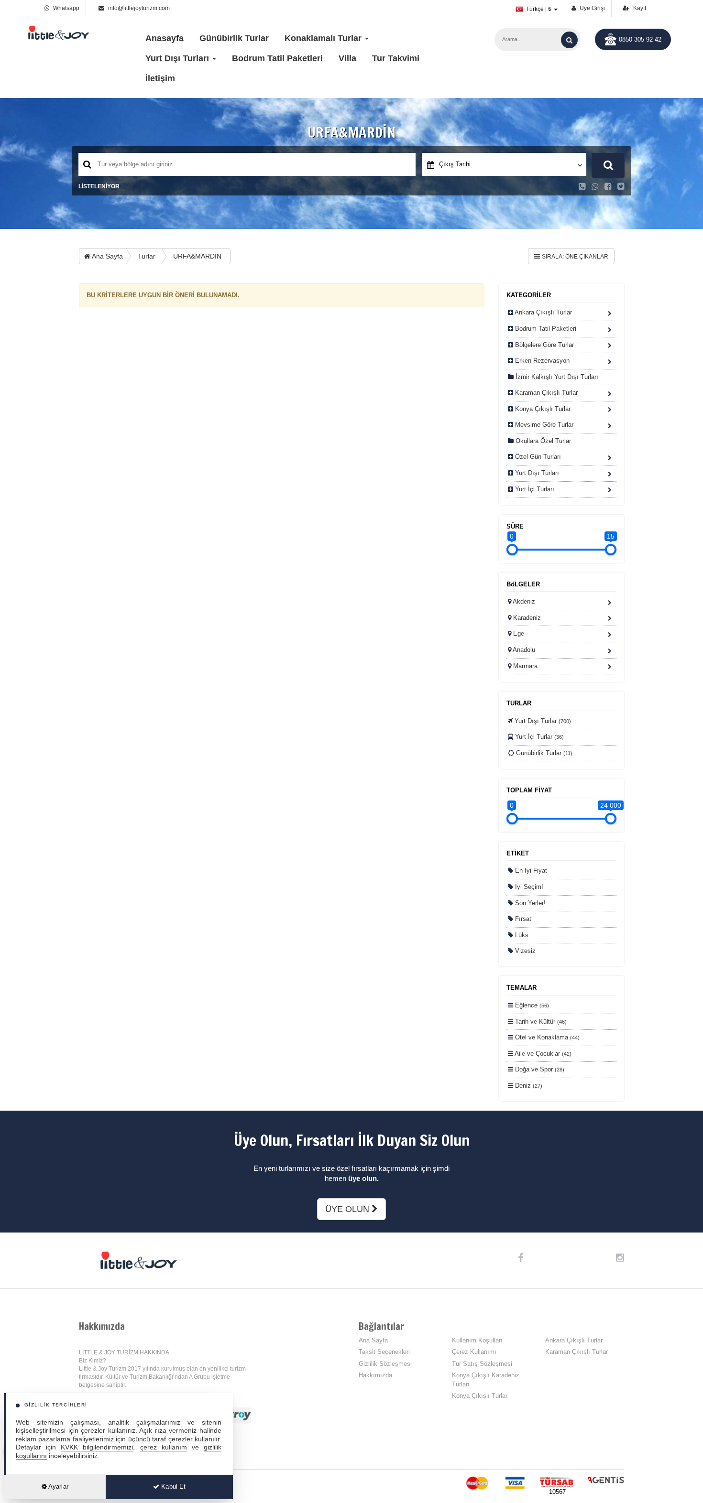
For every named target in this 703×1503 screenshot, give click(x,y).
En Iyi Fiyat (530, 870)
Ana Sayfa (106, 256)
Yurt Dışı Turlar (542, 720)
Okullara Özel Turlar (542, 440)
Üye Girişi (591, 8)
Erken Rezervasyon (541, 360)
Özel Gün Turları (537, 456)
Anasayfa (164, 38)
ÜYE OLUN (348, 1209)
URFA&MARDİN (197, 256)
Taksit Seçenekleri (384, 1351)
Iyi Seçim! (528, 886)
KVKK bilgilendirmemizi (97, 1447)
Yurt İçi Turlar (538, 736)
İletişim (160, 78)
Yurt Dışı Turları (536, 472)
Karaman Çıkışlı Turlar (545, 392)
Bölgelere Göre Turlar (543, 344)
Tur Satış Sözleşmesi (482, 1363)
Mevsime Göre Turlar (543, 424)
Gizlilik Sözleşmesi (385, 1363)
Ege (517, 633)
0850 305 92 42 (640, 39)
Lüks (520, 935)
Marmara (524, 666)
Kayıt (639, 8)
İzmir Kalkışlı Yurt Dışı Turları (556, 376)
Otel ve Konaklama (546, 1037)
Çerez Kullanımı (474, 1351)
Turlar (146, 256)
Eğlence (531, 1005)
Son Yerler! (529, 903)
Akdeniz (523, 601)
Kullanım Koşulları (477, 1340)
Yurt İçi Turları (533, 489)
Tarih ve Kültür (540, 1021)
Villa (347, 58)
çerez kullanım (163, 1447)
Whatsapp (65, 8)
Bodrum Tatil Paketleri (277, 58)
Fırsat (522, 918)
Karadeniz (526, 617)
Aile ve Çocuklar (542, 1053)
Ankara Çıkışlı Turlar (542, 312)
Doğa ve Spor (538, 1069)
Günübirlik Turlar (234, 38)
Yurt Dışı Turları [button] (178, 58)
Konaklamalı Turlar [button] (324, 38)
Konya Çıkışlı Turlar (542, 408)
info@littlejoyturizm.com (139, 8)
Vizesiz (524, 950)
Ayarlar (57, 1486)
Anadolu (523, 649)
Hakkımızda (375, 1375)
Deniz (527, 1085)
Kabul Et (172, 1486)
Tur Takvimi (395, 58)
